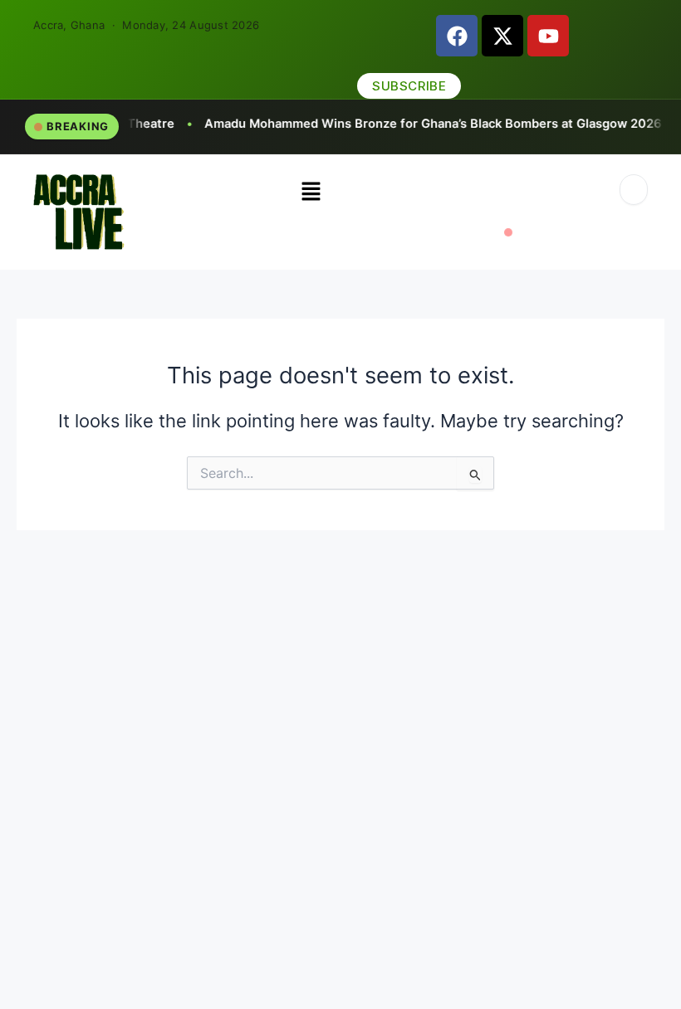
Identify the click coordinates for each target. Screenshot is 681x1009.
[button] (310, 192)
